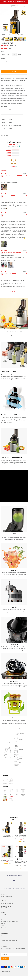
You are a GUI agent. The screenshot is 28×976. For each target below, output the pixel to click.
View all (14, 819)
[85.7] (13, 161)
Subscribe (5, 958)
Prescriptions (4, 927)
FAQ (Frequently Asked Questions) (9, 940)
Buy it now (14, 71)
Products (3, 923)
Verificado (13, 166)
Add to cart (14, 66)
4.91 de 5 (17, 144)
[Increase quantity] (10, 61)
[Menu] (1, 6)
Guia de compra (4, 916)
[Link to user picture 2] (11, 265)
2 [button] (12, 291)
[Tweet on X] (4, 135)
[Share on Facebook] (6, 135)
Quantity (3, 58)
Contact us (3, 935)
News (2, 925)
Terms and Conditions (6, 938)
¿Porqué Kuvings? (5, 914)
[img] (4, 173)
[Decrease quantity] (2, 61)
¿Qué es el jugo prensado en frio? (8, 919)
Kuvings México (7, 971)
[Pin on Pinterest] (7, 135)
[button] (4, 48)
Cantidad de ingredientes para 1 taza (9, 921)
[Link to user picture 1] (4, 187)
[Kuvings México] (14, 6)
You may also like (14, 817)
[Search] (4, 6)
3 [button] (14, 291)
